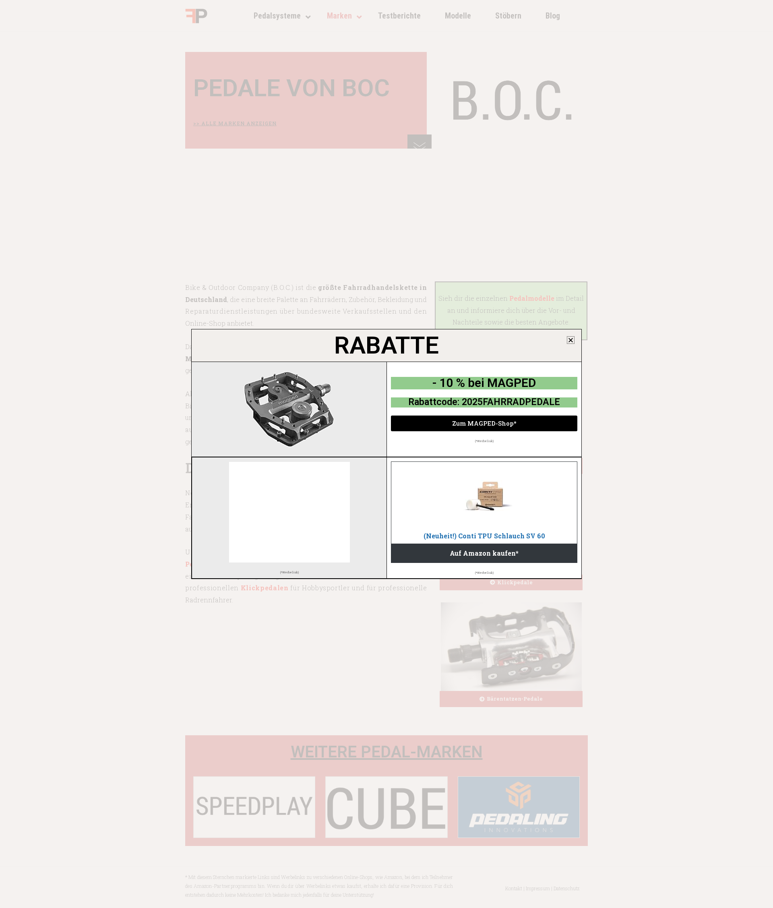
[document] (386, 454)
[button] (571, 340)
